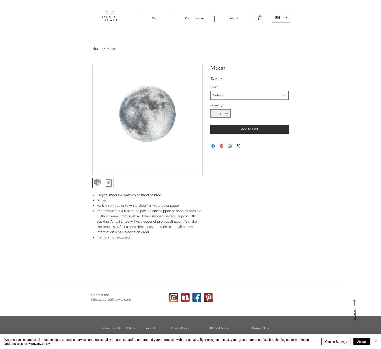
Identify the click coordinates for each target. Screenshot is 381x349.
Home (97, 49)
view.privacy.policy (37, 343)
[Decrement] (214, 113)
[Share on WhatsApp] (230, 146)
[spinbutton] (220, 113)
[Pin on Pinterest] (221, 146)
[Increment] (227, 113)
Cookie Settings (336, 341)
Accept (362, 341)
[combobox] (249, 95)
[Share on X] (238, 146)
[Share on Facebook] (213, 146)
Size (214, 87)
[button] (155, 19)
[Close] (375, 341)
